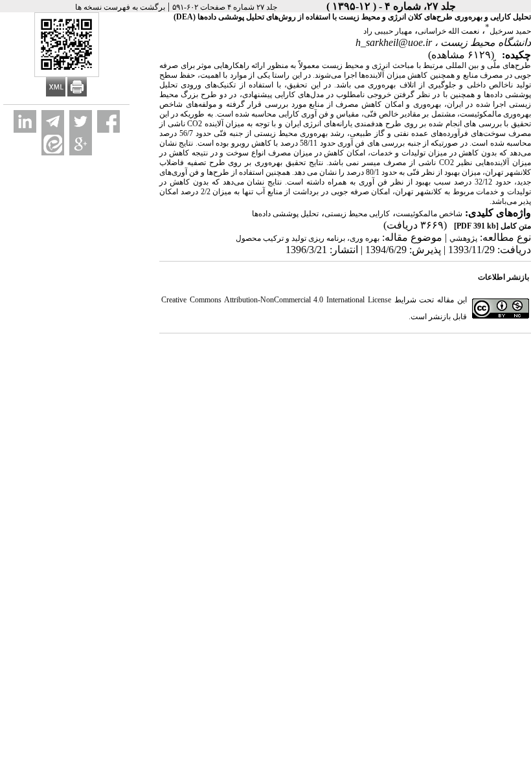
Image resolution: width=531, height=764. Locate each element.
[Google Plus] (80, 144)
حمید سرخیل (510, 31)
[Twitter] (80, 121)
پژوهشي (463, 238)
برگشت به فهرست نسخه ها (120, 7)
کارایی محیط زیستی (357, 213)
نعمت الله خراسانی (448, 31)
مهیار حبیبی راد (387, 31)
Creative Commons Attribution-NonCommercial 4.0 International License (276, 299)
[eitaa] (52, 144)
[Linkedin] (25, 121)
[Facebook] (108, 121)
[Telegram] (52, 121)
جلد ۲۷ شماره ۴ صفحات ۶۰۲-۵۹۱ (224, 7)
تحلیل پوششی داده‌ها (285, 213)
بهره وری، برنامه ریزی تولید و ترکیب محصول (307, 238)
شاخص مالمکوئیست (429, 213)
